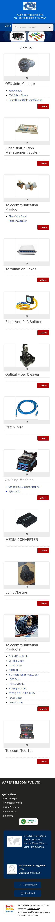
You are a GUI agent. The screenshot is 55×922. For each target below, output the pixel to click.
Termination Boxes (20, 269)
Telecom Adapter (18, 221)
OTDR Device (15, 665)
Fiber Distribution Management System (23, 150)
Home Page (11, 798)
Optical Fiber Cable (18, 656)
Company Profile (13, 802)
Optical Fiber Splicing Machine (24, 487)
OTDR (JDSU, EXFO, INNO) (22, 693)
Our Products (12, 807)
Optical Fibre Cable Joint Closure (25, 100)
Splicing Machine (19, 480)
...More (43, 106)
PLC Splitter (15, 670)
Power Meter (15, 697)
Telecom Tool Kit (19, 751)
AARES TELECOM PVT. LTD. (30, 16)
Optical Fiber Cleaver (22, 374)
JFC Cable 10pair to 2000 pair (24, 674)
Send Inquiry (30, 884)
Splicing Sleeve (17, 660)
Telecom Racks (17, 684)
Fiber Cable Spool (18, 216)
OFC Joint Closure (20, 84)
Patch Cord (14, 427)
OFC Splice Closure (19, 95)
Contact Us (10, 811)
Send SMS (30, 893)
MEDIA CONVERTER (21, 540)
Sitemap (9, 815)
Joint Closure (15, 90)
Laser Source (16, 702)
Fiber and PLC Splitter (23, 322)
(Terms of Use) (33, 908)
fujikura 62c (14, 491)
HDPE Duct (14, 679)
